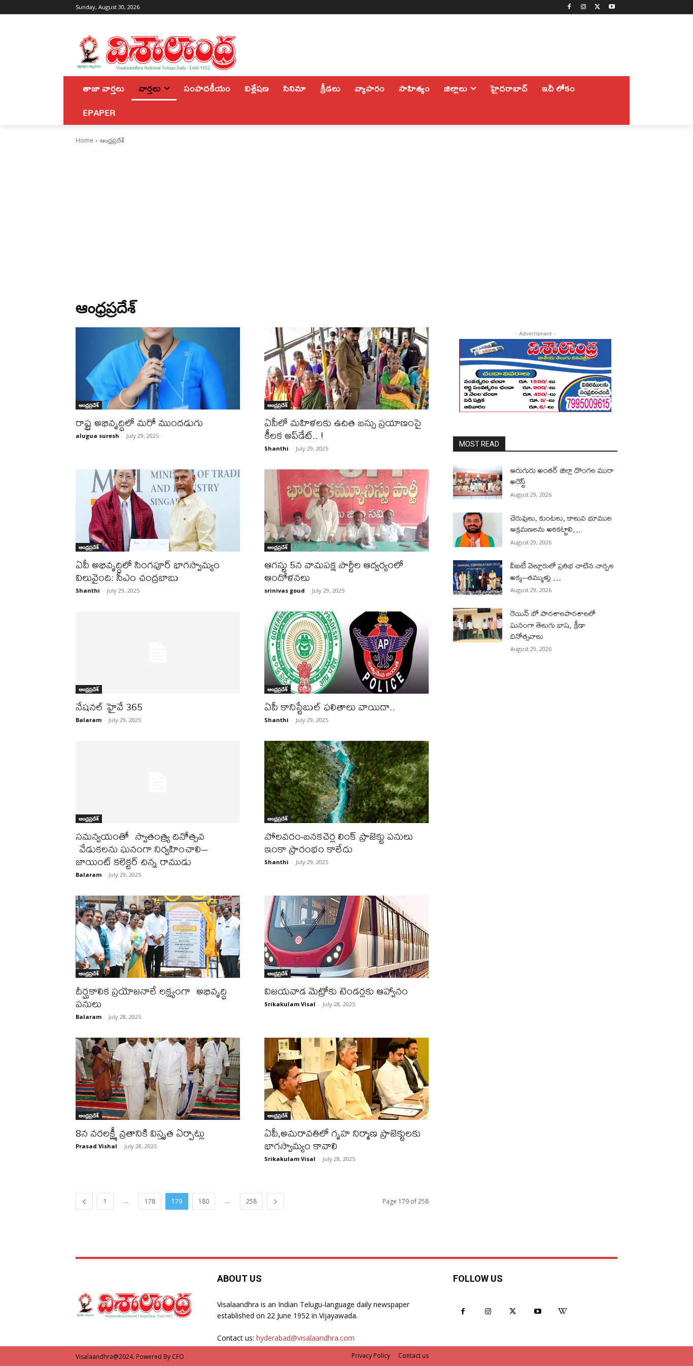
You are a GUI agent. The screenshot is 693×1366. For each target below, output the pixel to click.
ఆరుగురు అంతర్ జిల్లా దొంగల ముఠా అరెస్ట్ (562, 476)
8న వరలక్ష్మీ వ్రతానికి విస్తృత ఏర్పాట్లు (140, 1133)
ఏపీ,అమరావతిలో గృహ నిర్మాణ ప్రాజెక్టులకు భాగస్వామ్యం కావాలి (342, 1139)
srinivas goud (284, 590)
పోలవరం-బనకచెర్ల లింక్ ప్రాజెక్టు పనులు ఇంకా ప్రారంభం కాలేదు (338, 842)
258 (251, 1201)
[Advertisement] (346, 222)
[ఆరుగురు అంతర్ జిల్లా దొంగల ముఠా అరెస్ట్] (477, 482)
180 (203, 1201)
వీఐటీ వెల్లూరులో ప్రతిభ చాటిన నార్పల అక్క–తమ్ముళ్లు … (562, 571)
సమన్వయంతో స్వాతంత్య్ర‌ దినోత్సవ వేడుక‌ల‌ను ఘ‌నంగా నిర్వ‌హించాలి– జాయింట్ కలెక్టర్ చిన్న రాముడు (142, 848)
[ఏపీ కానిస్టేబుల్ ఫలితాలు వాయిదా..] (346, 652)
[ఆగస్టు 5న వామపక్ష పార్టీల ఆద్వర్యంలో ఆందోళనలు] (346, 510)
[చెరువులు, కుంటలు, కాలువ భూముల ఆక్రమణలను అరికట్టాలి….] (477, 530)
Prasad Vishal (96, 1146)
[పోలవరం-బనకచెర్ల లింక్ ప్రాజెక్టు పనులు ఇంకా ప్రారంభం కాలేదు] (346, 782)
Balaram (88, 720)
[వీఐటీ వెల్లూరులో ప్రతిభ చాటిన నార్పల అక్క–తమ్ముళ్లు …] (477, 577)
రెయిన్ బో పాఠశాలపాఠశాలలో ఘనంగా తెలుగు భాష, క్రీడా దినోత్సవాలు (553, 624)
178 (150, 1201)
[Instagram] (584, 7)
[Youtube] (611, 7)
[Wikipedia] (563, 1311)
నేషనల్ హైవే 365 (109, 706)
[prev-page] (84, 1201)
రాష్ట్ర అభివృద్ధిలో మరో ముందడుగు (139, 422)
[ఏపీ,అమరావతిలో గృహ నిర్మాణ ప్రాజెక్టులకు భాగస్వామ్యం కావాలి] (346, 1079)
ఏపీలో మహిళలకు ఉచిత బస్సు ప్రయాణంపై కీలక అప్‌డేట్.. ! (342, 429)
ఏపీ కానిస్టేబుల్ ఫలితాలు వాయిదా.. (329, 706)
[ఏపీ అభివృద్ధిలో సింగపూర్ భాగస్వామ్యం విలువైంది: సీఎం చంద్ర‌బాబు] (158, 510)
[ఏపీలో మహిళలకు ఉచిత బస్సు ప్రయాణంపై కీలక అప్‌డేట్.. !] (346, 368)
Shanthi (276, 448)
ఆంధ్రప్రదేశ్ (89, 404)
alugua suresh (97, 435)
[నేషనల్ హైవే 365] (158, 652)
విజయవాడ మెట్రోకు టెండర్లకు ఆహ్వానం (336, 991)
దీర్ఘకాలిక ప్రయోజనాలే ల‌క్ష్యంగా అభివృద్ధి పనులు (151, 997)
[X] (597, 7)
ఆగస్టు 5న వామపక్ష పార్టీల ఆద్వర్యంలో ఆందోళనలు (333, 571)
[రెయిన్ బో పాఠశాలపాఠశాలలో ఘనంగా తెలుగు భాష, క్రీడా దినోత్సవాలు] (477, 625)
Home (84, 140)
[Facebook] (569, 7)
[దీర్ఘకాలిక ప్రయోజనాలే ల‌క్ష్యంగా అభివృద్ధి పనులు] (158, 937)
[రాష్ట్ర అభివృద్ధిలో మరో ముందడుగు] (158, 368)
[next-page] (275, 1201)
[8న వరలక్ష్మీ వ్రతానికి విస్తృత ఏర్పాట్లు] (158, 1079)
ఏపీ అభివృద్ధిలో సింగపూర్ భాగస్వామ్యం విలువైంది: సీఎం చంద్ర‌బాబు (148, 571)
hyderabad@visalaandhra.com (305, 1338)
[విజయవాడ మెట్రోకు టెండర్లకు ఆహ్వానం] (346, 937)
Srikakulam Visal (290, 1004)
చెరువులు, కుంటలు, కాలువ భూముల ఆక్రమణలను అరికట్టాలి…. (561, 523)
